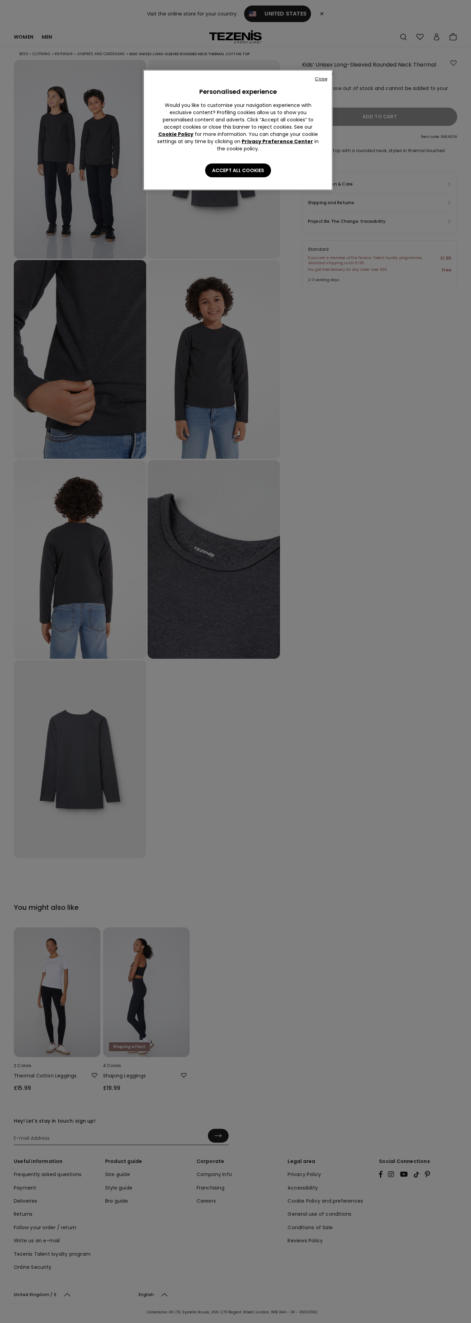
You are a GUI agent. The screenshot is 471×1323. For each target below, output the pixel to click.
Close (321, 79)
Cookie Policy (175, 134)
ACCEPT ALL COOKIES (238, 170)
